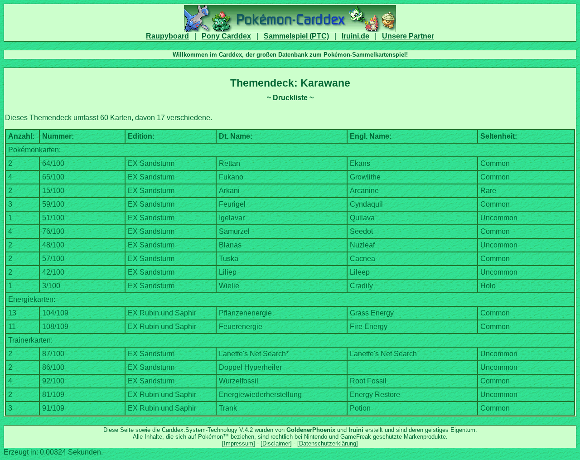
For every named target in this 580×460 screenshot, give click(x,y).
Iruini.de (355, 36)
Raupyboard (167, 36)
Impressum (238, 443)
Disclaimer (276, 443)
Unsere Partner (408, 36)
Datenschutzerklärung (327, 443)
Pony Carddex (226, 36)
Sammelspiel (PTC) (296, 36)
